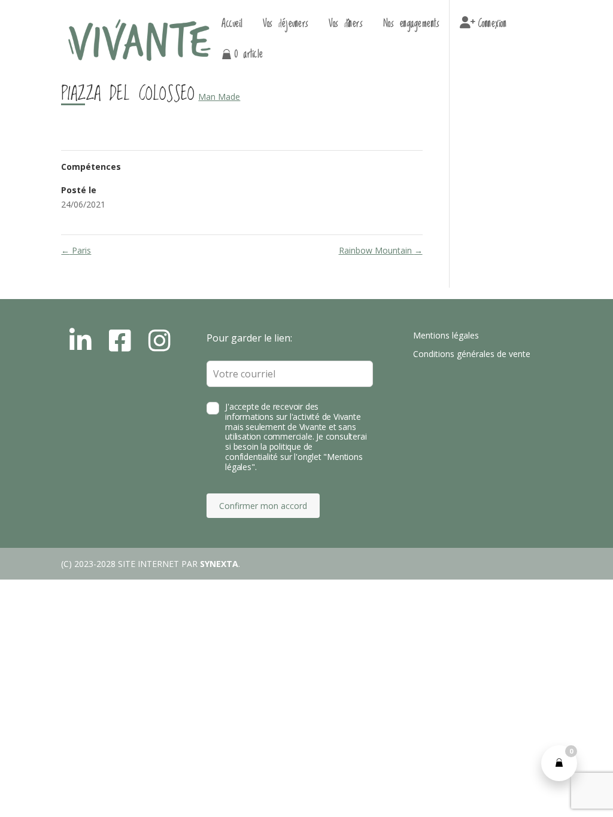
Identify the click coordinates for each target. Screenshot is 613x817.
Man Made (219, 96)
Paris (76, 250)
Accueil (232, 26)
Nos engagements (411, 26)
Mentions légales (446, 335)
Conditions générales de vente (471, 353)
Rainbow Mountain (381, 250)
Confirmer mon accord (263, 505)
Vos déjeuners (286, 26)
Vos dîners (346, 26)
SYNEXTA (219, 563)
